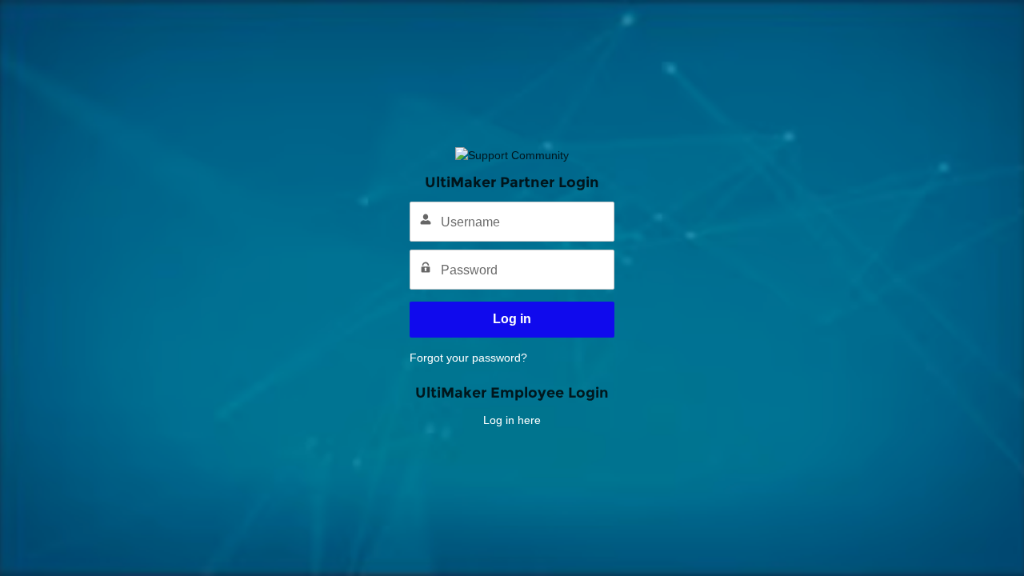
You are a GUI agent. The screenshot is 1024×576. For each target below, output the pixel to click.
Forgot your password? (468, 357)
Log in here (512, 420)
